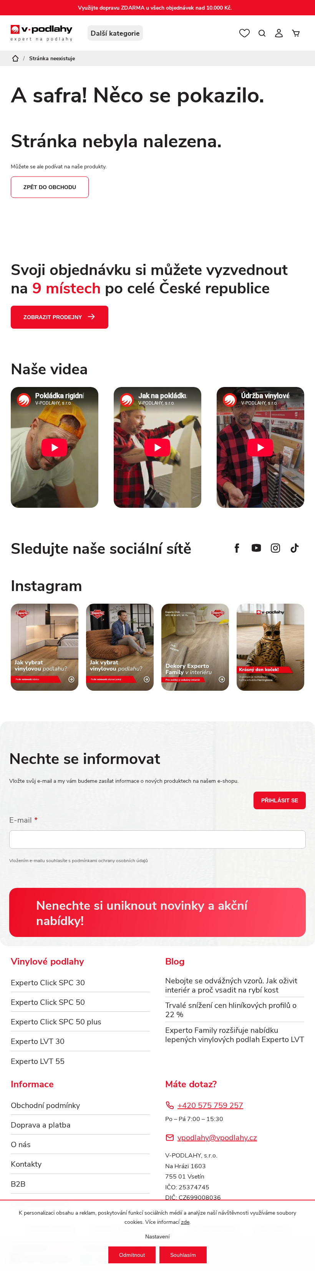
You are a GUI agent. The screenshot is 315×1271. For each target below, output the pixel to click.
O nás (21, 1144)
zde (185, 1221)
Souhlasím (183, 1255)
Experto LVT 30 (38, 1041)
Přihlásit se (279, 800)
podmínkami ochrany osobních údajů (110, 860)
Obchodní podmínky (45, 1105)
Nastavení (157, 1236)
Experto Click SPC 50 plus (56, 1021)
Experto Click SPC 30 (48, 982)
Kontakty (26, 1163)
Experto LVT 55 (38, 1060)
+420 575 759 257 (210, 1105)
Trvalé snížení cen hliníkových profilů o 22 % (231, 1009)
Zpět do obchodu (49, 187)
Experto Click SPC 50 (48, 1001)
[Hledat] (262, 33)
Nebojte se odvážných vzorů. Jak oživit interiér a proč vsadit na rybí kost (231, 985)
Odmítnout (132, 1255)
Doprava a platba (41, 1124)
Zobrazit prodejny (52, 317)
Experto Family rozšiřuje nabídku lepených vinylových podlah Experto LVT (234, 1034)
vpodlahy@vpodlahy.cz (217, 1137)
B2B (18, 1183)
